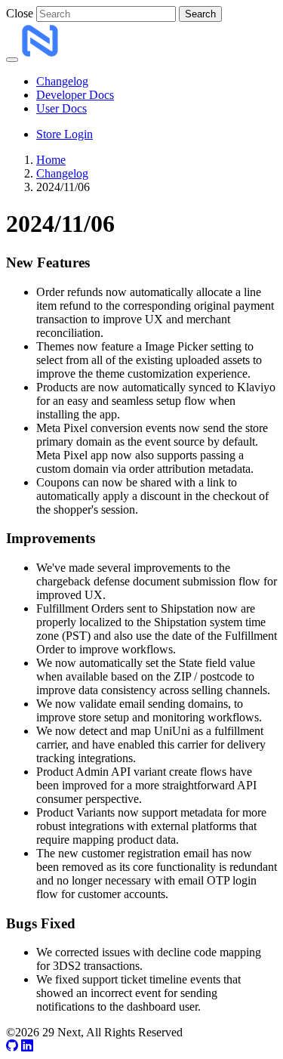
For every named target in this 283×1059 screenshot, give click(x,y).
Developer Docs (75, 94)
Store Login (64, 134)
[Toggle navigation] (12, 59)
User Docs (61, 108)
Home (51, 159)
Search (200, 14)
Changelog (62, 81)
